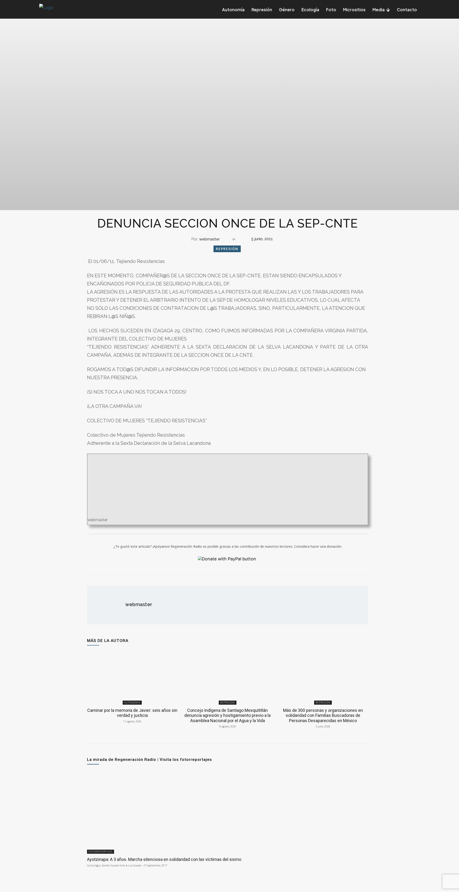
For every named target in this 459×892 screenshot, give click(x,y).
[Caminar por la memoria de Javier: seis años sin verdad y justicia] (132, 677)
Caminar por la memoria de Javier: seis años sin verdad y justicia (132, 713)
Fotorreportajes (100, 851)
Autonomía (132, 702)
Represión (227, 248)
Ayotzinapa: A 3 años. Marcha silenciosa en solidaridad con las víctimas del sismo (164, 859)
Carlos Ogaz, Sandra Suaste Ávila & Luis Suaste (114, 865)
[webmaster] (187, 239)
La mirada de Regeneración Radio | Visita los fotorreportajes (149, 759)
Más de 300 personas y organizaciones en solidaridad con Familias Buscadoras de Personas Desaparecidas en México (323, 715)
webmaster (209, 239)
